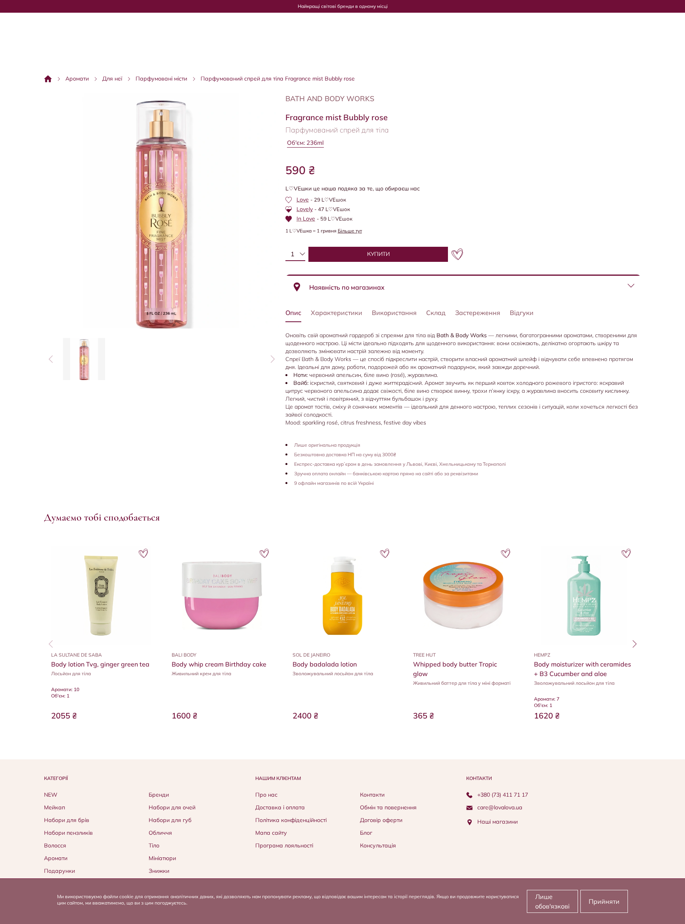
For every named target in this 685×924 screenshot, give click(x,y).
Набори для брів (66, 820)
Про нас (266, 794)
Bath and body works (329, 98)
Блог (366, 832)
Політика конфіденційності (291, 820)
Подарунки (59, 870)
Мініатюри (162, 858)
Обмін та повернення (388, 807)
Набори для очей (172, 807)
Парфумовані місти (161, 78)
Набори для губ (170, 820)
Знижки (159, 870)
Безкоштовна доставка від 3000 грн (342, 6)
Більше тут (350, 231)
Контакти (372, 794)
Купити (101, 734)
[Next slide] (272, 359)
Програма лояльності (284, 845)
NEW (50, 794)
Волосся (55, 845)
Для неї (112, 78)
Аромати (77, 78)
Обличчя (160, 832)
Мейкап (54, 807)
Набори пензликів (68, 832)
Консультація (378, 845)
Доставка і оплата (280, 807)
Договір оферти (381, 820)
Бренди (159, 794)
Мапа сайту (271, 832)
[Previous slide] (50, 359)
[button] (84, 359)
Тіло (154, 845)
